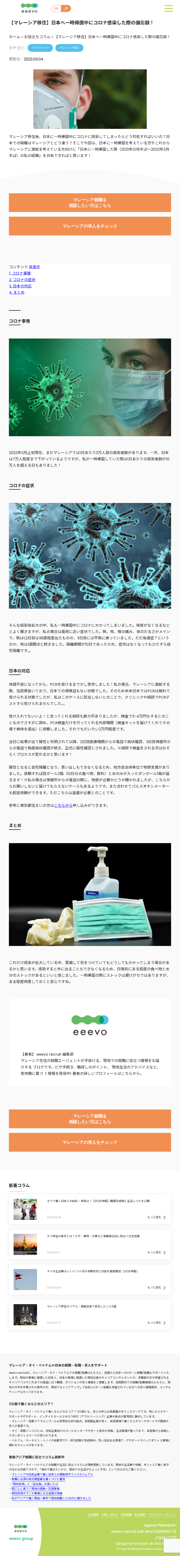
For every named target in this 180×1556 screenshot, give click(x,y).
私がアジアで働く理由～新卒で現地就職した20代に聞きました (51, 1498)
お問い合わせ (109, 1515)
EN (56, 8)
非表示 (34, 267)
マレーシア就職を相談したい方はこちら (90, 202)
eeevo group (21, 1538)
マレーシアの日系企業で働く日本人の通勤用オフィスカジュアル (52, 1474)
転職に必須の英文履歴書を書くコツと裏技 (38, 1479)
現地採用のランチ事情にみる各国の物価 (37, 1493)
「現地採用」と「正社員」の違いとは (35, 1484)
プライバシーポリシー (162, 1515)
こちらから (63, 805)
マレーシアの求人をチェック (90, 226)
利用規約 (140, 1515)
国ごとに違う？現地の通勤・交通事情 (36, 1489)
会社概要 (93, 1515)
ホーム (14, 37)
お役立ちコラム (37, 37)
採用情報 (126, 1515)
